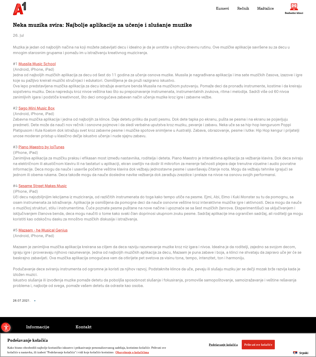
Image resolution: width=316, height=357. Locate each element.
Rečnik (243, 8)
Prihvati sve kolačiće (258, 344)
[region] (158, 345)
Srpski (303, 353)
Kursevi (222, 8)
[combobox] (300, 353)
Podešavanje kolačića (223, 344)
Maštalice (265, 8)
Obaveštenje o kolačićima (132, 352)
